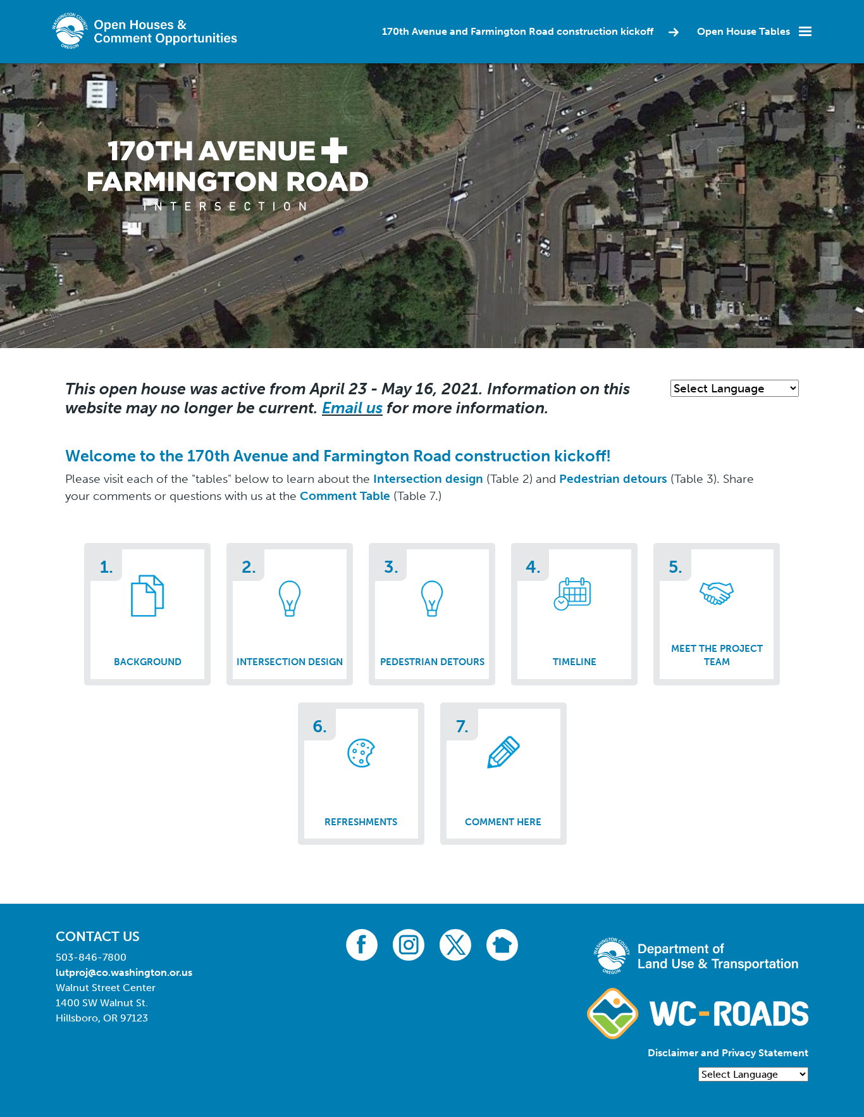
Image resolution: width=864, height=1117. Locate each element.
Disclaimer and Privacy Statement (728, 1053)
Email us (352, 408)
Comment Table (345, 496)
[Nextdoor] (502, 944)
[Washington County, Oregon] (147, 31)
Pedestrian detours (613, 478)
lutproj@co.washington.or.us (124, 972)
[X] (455, 944)
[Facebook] (362, 944)
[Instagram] (408, 944)
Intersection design (428, 478)
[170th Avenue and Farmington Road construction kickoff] (228, 173)
